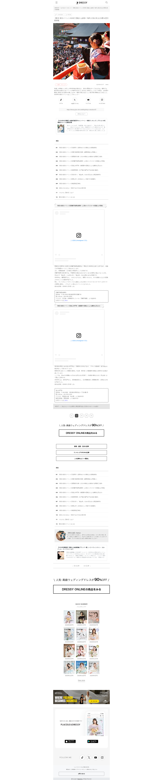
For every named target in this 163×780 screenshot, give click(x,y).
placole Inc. (80, 778)
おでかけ (63, 8)
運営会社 (68, 769)
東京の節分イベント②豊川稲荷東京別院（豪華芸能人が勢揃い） (78, 152)
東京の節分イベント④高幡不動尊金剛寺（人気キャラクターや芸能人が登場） (82, 161)
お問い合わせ (81, 773)
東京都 (69, 14)
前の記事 (75, 566)
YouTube (88, 103)
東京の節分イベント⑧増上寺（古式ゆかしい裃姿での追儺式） (77, 179)
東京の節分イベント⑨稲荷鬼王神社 (70, 183)
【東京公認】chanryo (74, 533)
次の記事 (87, 566)
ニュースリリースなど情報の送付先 (81, 767)
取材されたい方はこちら (92, 769)
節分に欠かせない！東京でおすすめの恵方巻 (72, 188)
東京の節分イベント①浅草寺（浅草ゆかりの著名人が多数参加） (78, 147)
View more (81, 680)
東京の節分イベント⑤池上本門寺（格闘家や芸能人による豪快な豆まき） (81, 165)
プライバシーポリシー (81, 769)
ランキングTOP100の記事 (81, 452)
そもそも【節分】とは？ (66, 192)
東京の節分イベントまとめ (67, 197)
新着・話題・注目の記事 (81, 446)
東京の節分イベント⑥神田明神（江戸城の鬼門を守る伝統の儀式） (79, 170)
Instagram (102, 103)
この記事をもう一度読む (81, 458)
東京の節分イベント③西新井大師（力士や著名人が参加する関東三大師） (81, 156)
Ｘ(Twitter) (74, 103)
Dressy (81, 2)
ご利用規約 (73, 769)
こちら (66, 300)
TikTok (61, 103)
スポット (69, 8)
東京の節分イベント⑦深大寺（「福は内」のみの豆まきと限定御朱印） (80, 174)
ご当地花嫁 (60, 14)
